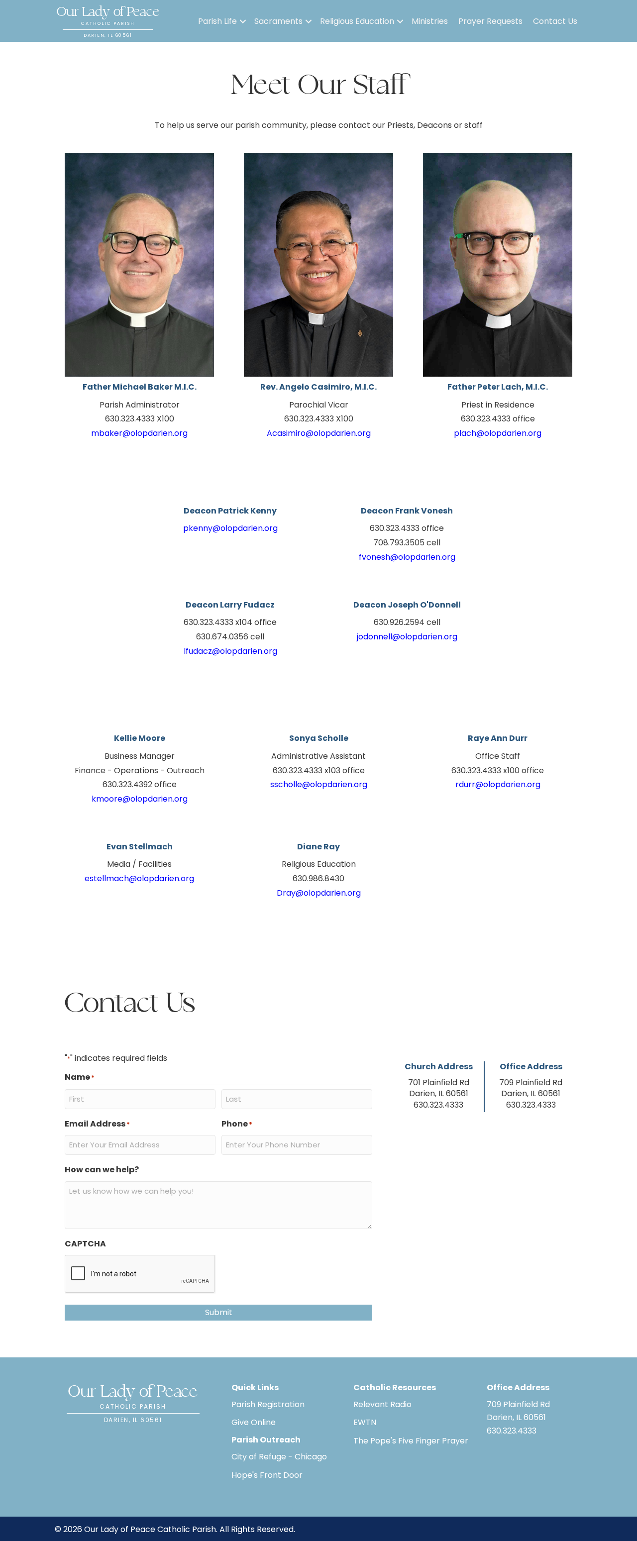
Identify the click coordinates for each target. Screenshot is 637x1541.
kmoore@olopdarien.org (140, 799)
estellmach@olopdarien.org (139, 878)
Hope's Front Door (267, 1475)
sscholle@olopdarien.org (318, 784)
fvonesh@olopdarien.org (407, 557)
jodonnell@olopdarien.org (407, 636)
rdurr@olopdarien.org (497, 784)
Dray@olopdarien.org (319, 893)
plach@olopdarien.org (497, 433)
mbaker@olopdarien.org (139, 433)
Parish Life (217, 21)
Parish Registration (268, 1404)
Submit (218, 1312)
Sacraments (278, 21)
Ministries (430, 21)
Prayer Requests (490, 21)
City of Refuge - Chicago (279, 1456)
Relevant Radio (382, 1404)
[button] (243, 21)
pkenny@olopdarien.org (230, 528)
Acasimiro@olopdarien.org (319, 433)
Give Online (253, 1422)
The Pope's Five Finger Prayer (410, 1440)
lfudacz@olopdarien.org (230, 651)
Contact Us (555, 21)
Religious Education (357, 21)
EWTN (364, 1422)
